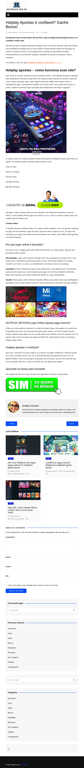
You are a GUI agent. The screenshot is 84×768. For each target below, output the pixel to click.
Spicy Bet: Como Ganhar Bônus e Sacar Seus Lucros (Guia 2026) (22, 510)
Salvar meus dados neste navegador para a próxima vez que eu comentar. (33, 585)
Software (11, 662)
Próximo (71, 424)
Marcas (10, 643)
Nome (8, 557)
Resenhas (11, 652)
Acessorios (12, 628)
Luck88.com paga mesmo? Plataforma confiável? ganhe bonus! (59, 465)
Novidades (12, 648)
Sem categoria (13, 657)
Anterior (12, 424)
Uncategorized (13, 667)
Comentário (10, 537)
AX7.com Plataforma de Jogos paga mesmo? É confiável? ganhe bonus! (22, 465)
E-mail (8, 566)
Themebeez (24, 765)
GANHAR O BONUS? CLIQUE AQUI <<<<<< (45, 63)
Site (7, 576)
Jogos (45, 32)
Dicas (10, 633)
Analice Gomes (13, 32)
